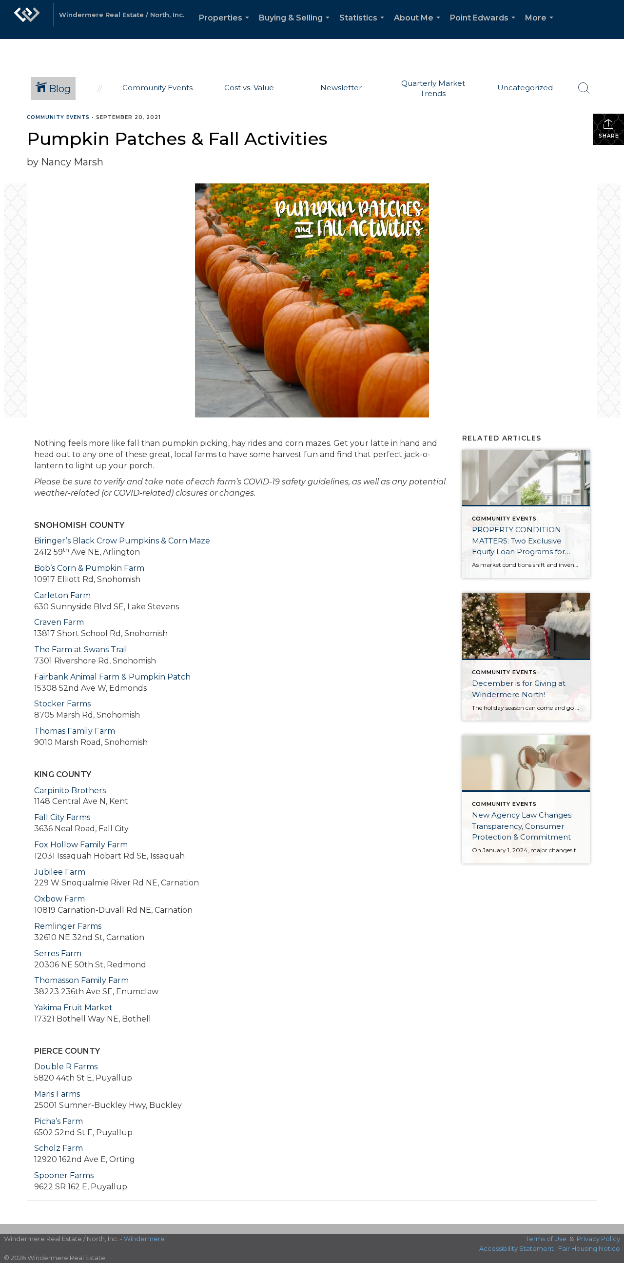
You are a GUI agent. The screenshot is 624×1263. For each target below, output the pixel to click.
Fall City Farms (62, 817)
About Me (419, 26)
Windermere (144, 1239)
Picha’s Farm (58, 1121)
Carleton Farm (62, 595)
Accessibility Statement (516, 1248)
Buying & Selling (296, 26)
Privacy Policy (598, 1239)
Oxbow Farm (59, 898)
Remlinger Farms (67, 926)
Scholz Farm (58, 1148)
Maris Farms (57, 1094)
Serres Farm (57, 953)
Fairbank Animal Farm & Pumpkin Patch (112, 677)
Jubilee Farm (59, 872)
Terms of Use (546, 1239)
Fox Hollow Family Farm (81, 844)
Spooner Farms (64, 1175)
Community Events (58, 117)
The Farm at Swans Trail (80, 649)
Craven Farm (59, 622)
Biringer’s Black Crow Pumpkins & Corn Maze (122, 540)
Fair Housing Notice (589, 1248)
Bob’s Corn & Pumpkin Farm (89, 568)
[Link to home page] (26, 19)
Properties (226, 26)
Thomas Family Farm (74, 731)
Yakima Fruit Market (73, 1007)
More (541, 26)
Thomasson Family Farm (81, 980)
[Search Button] (584, 88)
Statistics (363, 26)
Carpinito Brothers (70, 790)
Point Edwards (484, 26)
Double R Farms (66, 1066)
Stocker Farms (62, 703)
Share (609, 136)
